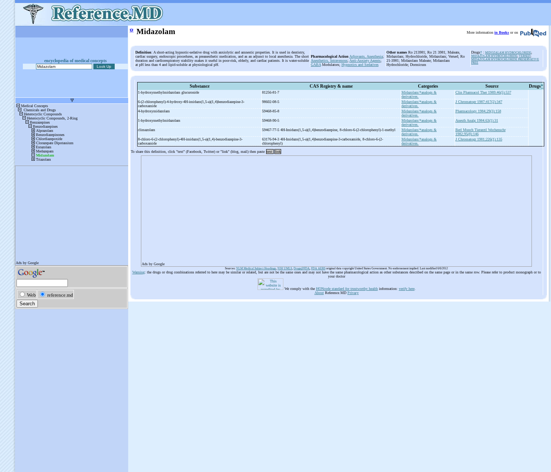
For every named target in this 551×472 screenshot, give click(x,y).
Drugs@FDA (301, 268)
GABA (316, 65)
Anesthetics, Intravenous (329, 60)
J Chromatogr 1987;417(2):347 (478, 102)
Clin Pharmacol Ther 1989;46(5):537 (483, 92)
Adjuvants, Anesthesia (366, 56)
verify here (407, 289)
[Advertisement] (336, 208)
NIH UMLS (284, 268)
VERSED (524, 56)
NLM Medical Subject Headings (256, 268)
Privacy (353, 293)
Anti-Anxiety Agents (364, 60)
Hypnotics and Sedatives (360, 65)
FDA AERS (318, 268)
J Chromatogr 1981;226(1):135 (478, 139)
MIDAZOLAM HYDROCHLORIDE (494, 56)
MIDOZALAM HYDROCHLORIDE (508, 52)
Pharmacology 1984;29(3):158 (478, 111)
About (319, 293)
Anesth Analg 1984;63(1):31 (476, 120)
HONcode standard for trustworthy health (347, 289)
